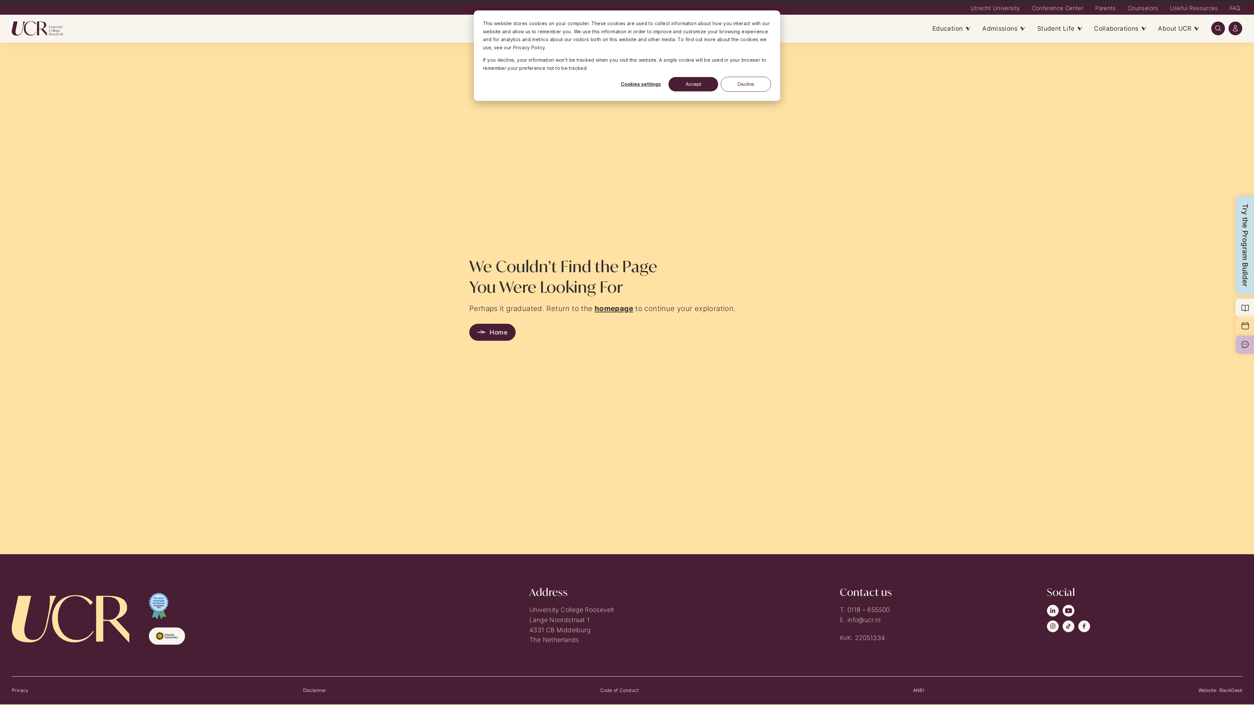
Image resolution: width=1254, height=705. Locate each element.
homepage (614, 308)
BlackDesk (1230, 690)
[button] (1218, 28)
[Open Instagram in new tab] (1053, 626)
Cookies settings (641, 84)
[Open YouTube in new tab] (1068, 611)
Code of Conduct (619, 690)
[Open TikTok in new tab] (1068, 626)
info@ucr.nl (863, 619)
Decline (746, 84)
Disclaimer (314, 690)
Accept (693, 84)
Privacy (20, 690)
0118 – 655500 (868, 609)
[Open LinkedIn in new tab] (1053, 611)
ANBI (918, 690)
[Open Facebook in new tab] (1084, 626)
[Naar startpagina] (43, 28)
